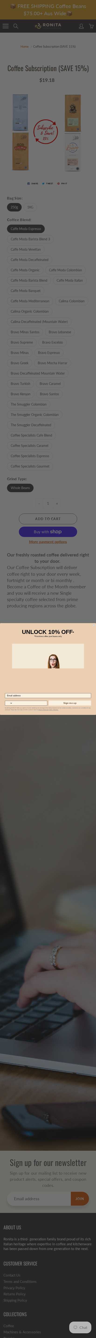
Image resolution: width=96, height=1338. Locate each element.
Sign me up (69, 703)
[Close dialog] (94, 625)
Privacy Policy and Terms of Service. (48, 710)
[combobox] (9, 703)
